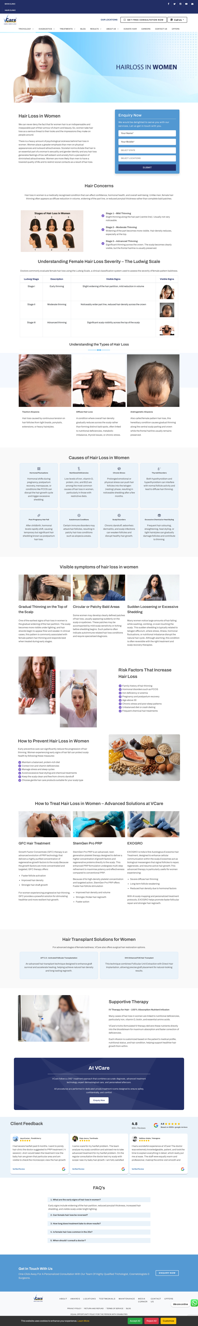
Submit (147, 167)
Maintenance (127, 1299)
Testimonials (107, 1299)
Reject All (152, 1321)
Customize (168, 1321)
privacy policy (74, 1308)
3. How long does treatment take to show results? (75, 1223)
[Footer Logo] (44, 1299)
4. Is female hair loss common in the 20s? (71, 1232)
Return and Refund (94, 1308)
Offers (168, 1299)
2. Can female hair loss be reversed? (69, 1215)
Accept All (135, 1321)
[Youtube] (186, 4)
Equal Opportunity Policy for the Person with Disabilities (99, 1314)
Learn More (83, 1321)
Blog (128, 1308)
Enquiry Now (99, 1100)
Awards (75, 1299)
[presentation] (16, 612)
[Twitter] (174, 4)
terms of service (114, 1308)
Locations (89, 1299)
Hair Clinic (10, 10)
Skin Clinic (9, 4)
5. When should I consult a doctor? (68, 1240)
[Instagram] (180, 4)
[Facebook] (168, 4)
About (63, 1299)
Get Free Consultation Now (145, 20)
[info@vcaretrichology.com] (192, 4)
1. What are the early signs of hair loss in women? (75, 1200)
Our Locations (109, 20)
